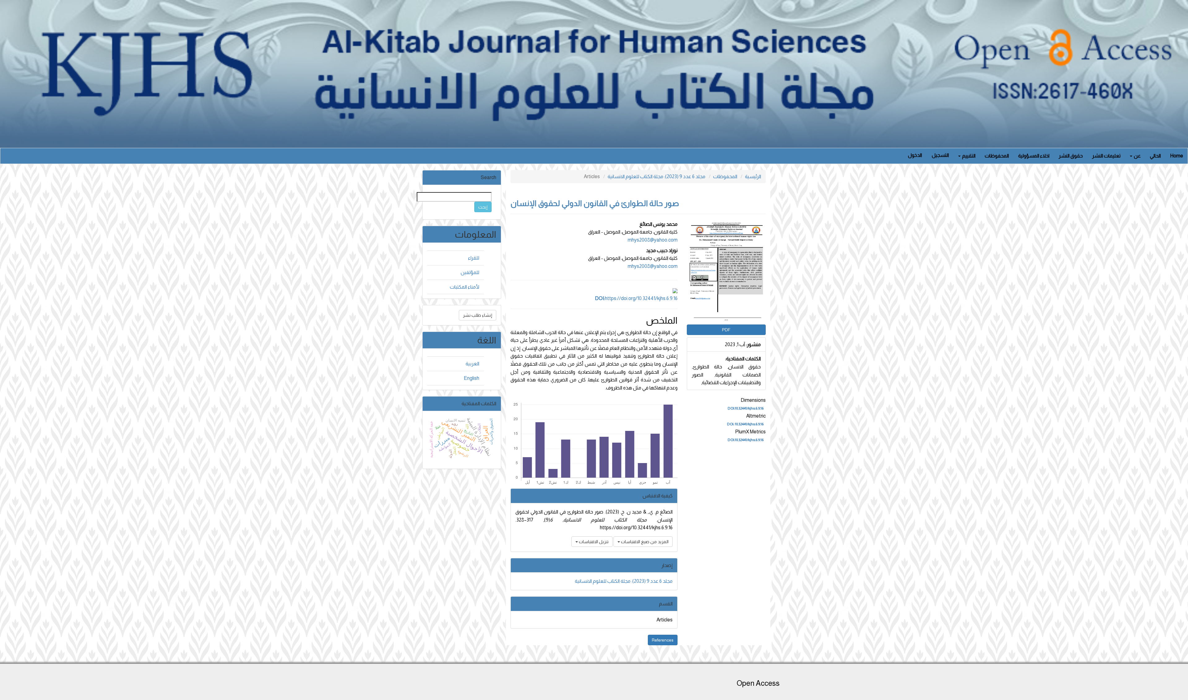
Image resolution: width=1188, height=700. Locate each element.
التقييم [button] (968, 155)
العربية (472, 363)
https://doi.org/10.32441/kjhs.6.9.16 (636, 298)
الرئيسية (753, 176)
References (663, 640)
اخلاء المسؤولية (1033, 155)
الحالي (1155, 155)
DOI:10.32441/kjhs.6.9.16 (746, 408)
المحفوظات (997, 155)
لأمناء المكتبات (464, 287)
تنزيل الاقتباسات (593, 541)
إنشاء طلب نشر (477, 315)
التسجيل (940, 155)
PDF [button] (726, 329)
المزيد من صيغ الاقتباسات (644, 541)
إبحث (483, 206)
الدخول (915, 155)
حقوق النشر (1071, 155)
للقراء (473, 257)
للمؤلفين (470, 272)
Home (1176, 155)
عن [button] (1137, 155)
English (471, 378)
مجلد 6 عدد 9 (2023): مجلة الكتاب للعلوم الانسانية (656, 176)
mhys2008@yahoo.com (653, 240)
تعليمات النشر (1106, 155)
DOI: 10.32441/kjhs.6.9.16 (745, 424)
